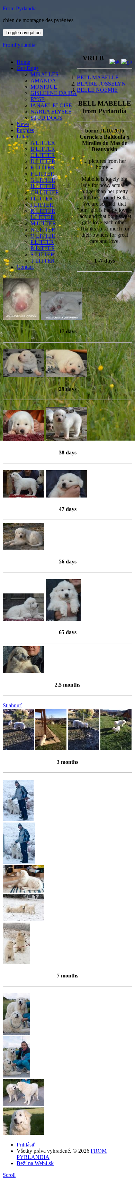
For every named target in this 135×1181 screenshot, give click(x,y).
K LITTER (42, 211)
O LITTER (42, 236)
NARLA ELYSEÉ (51, 112)
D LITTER (42, 161)
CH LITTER (44, 192)
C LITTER (42, 155)
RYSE (37, 99)
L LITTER (42, 217)
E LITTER (42, 167)
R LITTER (42, 248)
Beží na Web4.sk (35, 1163)
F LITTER (42, 174)
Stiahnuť (12, 705)
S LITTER (42, 254)
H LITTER (42, 186)
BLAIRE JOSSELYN (101, 84)
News (23, 124)
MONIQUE (43, 87)
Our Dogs (27, 68)
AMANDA (43, 80)
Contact (25, 267)
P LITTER (42, 242)
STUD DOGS (46, 118)
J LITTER (41, 205)
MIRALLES (44, 74)
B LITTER (42, 149)
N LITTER (42, 230)
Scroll (9, 1175)
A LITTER (42, 143)
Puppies (25, 130)
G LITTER (42, 180)
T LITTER (42, 261)
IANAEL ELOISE (51, 105)
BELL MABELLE (98, 77)
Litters (23, 136)
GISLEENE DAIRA (53, 93)
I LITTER (41, 198)
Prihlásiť (26, 1145)
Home (23, 62)
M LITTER (43, 223)
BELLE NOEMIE (97, 90)
